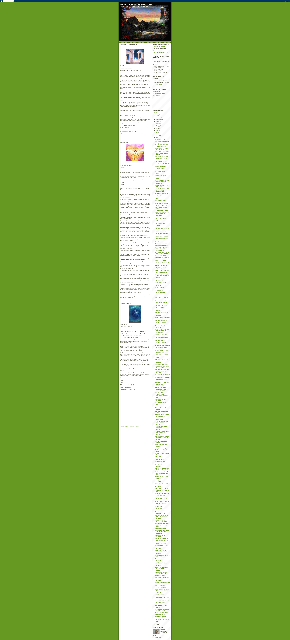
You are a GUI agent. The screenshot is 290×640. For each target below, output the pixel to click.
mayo (157, 130)
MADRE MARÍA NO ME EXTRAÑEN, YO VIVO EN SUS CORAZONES (161, 389)
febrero (157, 135)
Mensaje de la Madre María (161, 245)
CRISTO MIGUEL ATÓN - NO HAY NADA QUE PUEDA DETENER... (161, 517)
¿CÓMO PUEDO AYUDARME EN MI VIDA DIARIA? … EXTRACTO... (161, 569)
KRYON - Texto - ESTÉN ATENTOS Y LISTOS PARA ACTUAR (162, 262)
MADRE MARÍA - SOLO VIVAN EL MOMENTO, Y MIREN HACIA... (162, 525)
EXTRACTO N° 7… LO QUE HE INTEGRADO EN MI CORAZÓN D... (162, 223)
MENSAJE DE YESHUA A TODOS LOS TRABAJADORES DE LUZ (161, 209)
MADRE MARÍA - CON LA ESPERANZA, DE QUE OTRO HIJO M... (161, 267)
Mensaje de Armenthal (160, 175)
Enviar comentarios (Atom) (132, 426)
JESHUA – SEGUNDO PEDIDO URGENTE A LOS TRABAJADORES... (162, 190)
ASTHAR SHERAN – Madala (161, 612)
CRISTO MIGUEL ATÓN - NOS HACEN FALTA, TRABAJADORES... (162, 384)
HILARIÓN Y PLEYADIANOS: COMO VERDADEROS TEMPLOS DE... (162, 498)
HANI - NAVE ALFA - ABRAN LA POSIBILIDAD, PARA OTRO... (162, 219)
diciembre (158, 117)
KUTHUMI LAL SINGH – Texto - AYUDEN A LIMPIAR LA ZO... (162, 322)
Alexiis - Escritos (158, 84)
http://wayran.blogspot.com (160, 80)
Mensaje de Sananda (160, 562)
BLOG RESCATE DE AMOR (161, 616)
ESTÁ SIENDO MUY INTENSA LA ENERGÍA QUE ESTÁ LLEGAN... (162, 438)
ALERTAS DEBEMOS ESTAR (162, 141)
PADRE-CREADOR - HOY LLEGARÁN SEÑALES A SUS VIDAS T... (161, 337)
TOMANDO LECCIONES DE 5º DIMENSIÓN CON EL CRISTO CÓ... (162, 331)
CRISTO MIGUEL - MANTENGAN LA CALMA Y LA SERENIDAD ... (162, 458)
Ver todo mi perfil (157, 637)
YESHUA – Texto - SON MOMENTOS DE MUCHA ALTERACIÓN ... (161, 233)
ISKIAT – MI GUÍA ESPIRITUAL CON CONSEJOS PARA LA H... (162, 620)
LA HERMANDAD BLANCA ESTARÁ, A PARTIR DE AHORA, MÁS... (161, 306)
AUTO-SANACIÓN (159, 406)
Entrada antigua (146, 424)
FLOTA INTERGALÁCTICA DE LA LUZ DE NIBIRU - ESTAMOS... (162, 503)
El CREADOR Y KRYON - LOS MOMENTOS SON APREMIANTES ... (162, 249)
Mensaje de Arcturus (160, 241)
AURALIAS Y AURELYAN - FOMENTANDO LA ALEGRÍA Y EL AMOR (162, 228)
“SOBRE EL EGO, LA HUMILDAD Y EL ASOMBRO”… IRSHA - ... (161, 508)
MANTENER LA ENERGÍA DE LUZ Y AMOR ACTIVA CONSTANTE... (162, 579)
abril (157, 132)
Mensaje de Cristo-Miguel (161, 334)
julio (157, 126)
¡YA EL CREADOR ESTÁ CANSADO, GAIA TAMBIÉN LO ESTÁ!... (162, 284)
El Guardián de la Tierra (160, 139)
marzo (157, 134)
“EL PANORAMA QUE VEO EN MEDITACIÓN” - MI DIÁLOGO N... (162, 433)
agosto (157, 125)
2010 (155, 623)
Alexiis (163, 629)
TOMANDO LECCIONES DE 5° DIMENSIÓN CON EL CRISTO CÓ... (162, 314)
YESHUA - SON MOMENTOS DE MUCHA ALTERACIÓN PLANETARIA (161, 238)
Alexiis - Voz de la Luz (159, 46)
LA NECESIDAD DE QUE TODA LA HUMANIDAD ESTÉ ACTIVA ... (162, 379)
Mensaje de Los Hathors (161, 528)
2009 (155, 624)
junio (157, 128)
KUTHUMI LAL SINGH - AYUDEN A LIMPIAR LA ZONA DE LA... (161, 342)
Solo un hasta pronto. (159, 85)
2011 (155, 115)
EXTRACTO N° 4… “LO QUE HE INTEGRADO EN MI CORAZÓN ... (161, 547)
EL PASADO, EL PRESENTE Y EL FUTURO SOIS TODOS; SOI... (162, 473)
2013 (155, 112)
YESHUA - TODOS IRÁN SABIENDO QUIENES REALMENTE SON (160, 168)
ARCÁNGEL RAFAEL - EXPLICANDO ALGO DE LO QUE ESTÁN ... (162, 597)
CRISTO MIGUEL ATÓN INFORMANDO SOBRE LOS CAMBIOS (162, 552)
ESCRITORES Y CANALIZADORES (136, 4)
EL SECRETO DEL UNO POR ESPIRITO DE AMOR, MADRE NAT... (162, 182)
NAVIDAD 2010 (158, 486)
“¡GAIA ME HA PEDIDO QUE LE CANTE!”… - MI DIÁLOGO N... (161, 428)
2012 (155, 114)
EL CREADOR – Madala (160, 255)
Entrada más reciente (125, 424)
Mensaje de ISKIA (159, 143)
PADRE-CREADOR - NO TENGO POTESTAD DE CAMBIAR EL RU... (162, 347)
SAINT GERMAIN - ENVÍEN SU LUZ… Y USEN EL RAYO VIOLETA (162, 591)
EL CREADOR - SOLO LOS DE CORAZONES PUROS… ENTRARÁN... (162, 532)
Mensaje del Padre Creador (161, 243)
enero (157, 137)
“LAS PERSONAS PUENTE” (161, 354)
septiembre (158, 123)
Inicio (136, 424)
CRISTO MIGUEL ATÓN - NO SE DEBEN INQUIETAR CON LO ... (162, 490)
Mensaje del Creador (160, 594)
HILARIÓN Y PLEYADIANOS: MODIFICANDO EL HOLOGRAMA (162, 214)
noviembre (158, 119)
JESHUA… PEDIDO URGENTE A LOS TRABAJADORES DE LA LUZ (162, 276)
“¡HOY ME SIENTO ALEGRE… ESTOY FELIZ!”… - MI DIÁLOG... (162, 423)
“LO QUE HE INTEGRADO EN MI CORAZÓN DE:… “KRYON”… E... (162, 602)
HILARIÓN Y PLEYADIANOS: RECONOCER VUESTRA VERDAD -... (162, 153)
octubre (158, 121)
